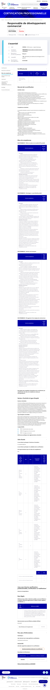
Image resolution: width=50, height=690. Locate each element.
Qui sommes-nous (4, 8)
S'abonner (6, 672)
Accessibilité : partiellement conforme (26, 686)
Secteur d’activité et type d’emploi (28, 398)
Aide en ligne (21, 34)
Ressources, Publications (35, 8)
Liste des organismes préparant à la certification (32, 649)
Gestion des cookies (11, 686)
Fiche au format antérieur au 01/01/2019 (26, 664)
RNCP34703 (23, 659)
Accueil (3, 19)
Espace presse (19, 684)
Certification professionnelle (12, 8)
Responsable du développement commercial (32, 50)
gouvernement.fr (9, 681)
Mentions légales (38, 686)
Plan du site (17, 686)
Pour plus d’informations (25, 633)
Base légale (21, 596)
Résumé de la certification (26, 87)
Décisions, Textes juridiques (44, 8)
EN (38, 34)
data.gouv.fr (40, 681)
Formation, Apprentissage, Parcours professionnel (24, 8)
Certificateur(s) (22, 69)
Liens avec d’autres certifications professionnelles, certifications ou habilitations (32, 587)
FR (36, 34)
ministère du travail (18, 681)
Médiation (39, 1)
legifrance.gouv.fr (26, 681)
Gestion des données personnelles (33, 684)
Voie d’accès (21, 439)
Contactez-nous (25, 688)
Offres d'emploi (13, 684)
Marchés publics (25, 684)
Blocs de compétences (24, 140)
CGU (33, 686)
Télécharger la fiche (12, 34)
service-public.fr (33, 681)
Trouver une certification (8, 19)
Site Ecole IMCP (20, 643)
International (44, 1)
